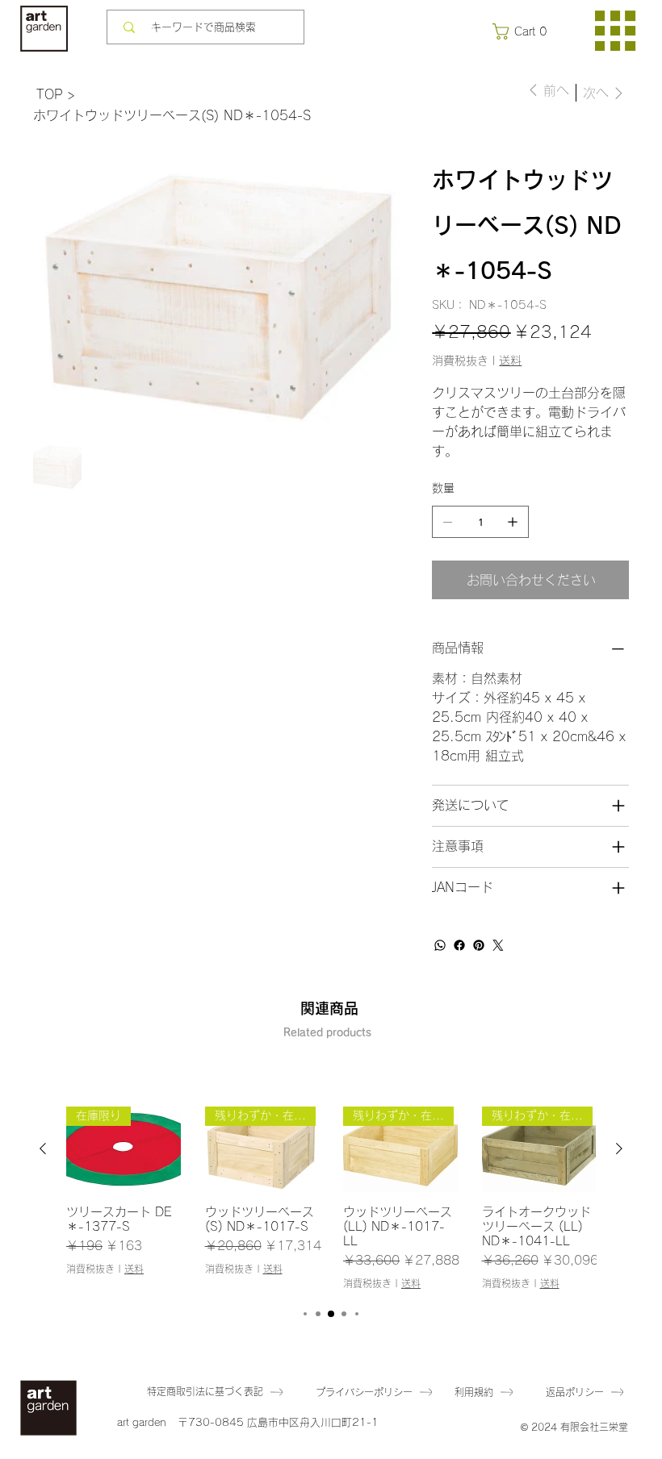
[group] (331, 1198)
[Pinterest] (479, 945)
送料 (134, 1268)
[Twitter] (498, 945)
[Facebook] (459, 945)
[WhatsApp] (440, 945)
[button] (523, 31)
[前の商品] (42, 1148)
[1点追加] (513, 522)
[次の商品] (619, 1148)
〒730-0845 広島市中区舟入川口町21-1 (278, 1422)
